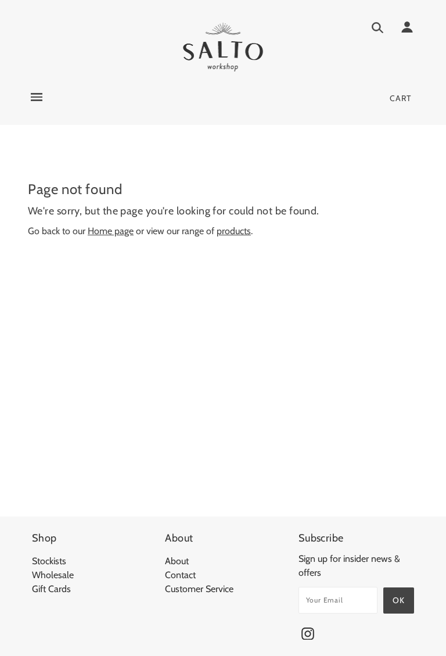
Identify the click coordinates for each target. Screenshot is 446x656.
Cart (400, 98)
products (234, 230)
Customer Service (199, 588)
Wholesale (53, 574)
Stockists (49, 561)
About (177, 561)
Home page (111, 230)
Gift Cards (51, 588)
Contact (180, 574)
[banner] (223, 46)
